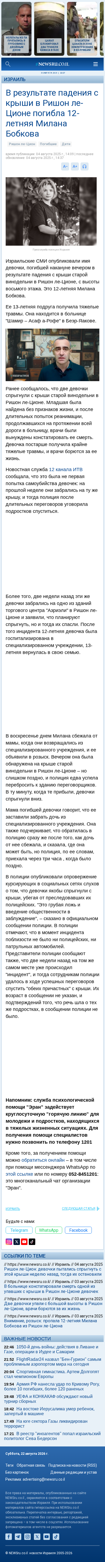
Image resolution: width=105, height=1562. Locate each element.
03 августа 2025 (89, 1281)
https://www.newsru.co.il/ (29, 1264)
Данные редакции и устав (73, 1472)
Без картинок (17, 1472)
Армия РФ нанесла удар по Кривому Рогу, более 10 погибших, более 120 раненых (52, 1386)
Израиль (15, 79)
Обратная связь (31, 1465)
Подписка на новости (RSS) (72, 1465)
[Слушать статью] (89, 166)
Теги (9, 1465)
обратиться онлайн (43, 1160)
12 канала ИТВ (66, 469)
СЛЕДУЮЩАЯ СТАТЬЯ (78, 1208)
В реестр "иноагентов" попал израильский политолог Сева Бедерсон (52, 1436)
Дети (66, 144)
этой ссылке (19, 1174)
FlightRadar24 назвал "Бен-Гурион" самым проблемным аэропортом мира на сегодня (52, 1361)
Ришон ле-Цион (22, 144)
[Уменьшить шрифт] (65, 166)
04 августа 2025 (89, 1264)
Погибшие (48, 144)
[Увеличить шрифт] (75, 166)
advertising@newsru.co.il (44, 1479)
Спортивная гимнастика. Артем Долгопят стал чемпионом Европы (51, 1374)
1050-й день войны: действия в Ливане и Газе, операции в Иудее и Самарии (51, 1349)
